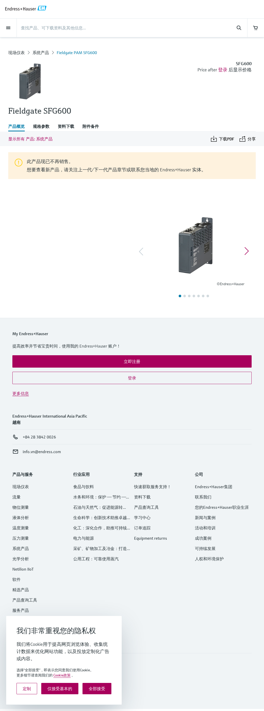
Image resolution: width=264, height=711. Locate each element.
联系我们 (203, 497)
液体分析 (20, 517)
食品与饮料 (83, 486)
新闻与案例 (205, 517)
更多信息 (20, 393)
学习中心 (142, 517)
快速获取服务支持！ (152, 486)
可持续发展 (205, 548)
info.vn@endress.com (42, 451)
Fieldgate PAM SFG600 (77, 52)
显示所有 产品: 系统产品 (30, 138)
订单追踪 (142, 527)
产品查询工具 (24, 600)
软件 (16, 579)
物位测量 (20, 507)
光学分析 (20, 558)
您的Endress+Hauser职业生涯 (222, 507)
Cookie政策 (62, 675)
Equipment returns (150, 538)
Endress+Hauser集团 (213, 486)
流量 (16, 497)
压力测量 (22, 538)
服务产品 (20, 610)
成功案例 (203, 538)
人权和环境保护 (209, 558)
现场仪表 (16, 52)
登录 (222, 70)
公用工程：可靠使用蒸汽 (96, 558)
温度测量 (20, 527)
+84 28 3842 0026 (39, 436)
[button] (132, 361)
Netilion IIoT (23, 569)
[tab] (18, 127)
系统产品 (40, 52)
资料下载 (142, 497)
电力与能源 (83, 538)
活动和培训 (205, 527)
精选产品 (20, 589)
